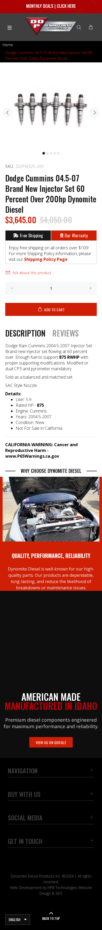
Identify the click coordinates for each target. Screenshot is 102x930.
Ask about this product (32, 272)
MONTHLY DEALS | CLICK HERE (51, 6)
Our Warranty (76, 235)
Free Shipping (31, 235)
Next (94, 112)
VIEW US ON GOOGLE (51, 742)
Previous (8, 112)
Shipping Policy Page (45, 259)
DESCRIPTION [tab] (25, 333)
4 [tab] (54, 153)
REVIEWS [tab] (65, 333)
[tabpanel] (51, 109)
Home (8, 44)
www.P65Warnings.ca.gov (32, 456)
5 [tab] (58, 153)
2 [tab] (47, 153)
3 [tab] (51, 153)
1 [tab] (43, 153)
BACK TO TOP (51, 918)
